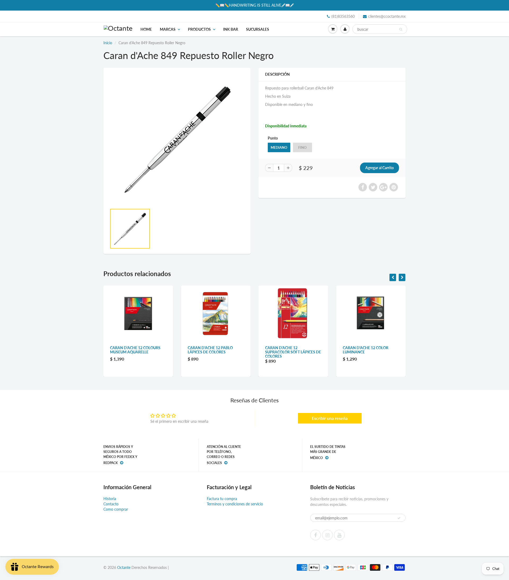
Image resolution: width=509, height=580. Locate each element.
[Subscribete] (399, 518)
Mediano (279, 147)
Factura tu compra (222, 498)
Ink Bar (230, 29)
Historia (109, 498)
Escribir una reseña (330, 418)
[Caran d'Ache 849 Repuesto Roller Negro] (177, 139)
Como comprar (115, 509)
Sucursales (257, 29)
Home (146, 29)
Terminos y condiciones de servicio (235, 504)
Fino (302, 147)
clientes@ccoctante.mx (387, 16)
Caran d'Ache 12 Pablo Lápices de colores (210, 349)
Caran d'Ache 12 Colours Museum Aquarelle (135, 349)
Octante (123, 567)
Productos (199, 29)
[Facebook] (315, 535)
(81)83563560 (343, 16)
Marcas (167, 29)
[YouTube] (339, 535)
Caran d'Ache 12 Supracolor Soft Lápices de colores (293, 351)
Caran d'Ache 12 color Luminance (365, 349)
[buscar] (400, 29)
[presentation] (392, 277)
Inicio (107, 43)
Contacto (111, 504)
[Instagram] (327, 535)
